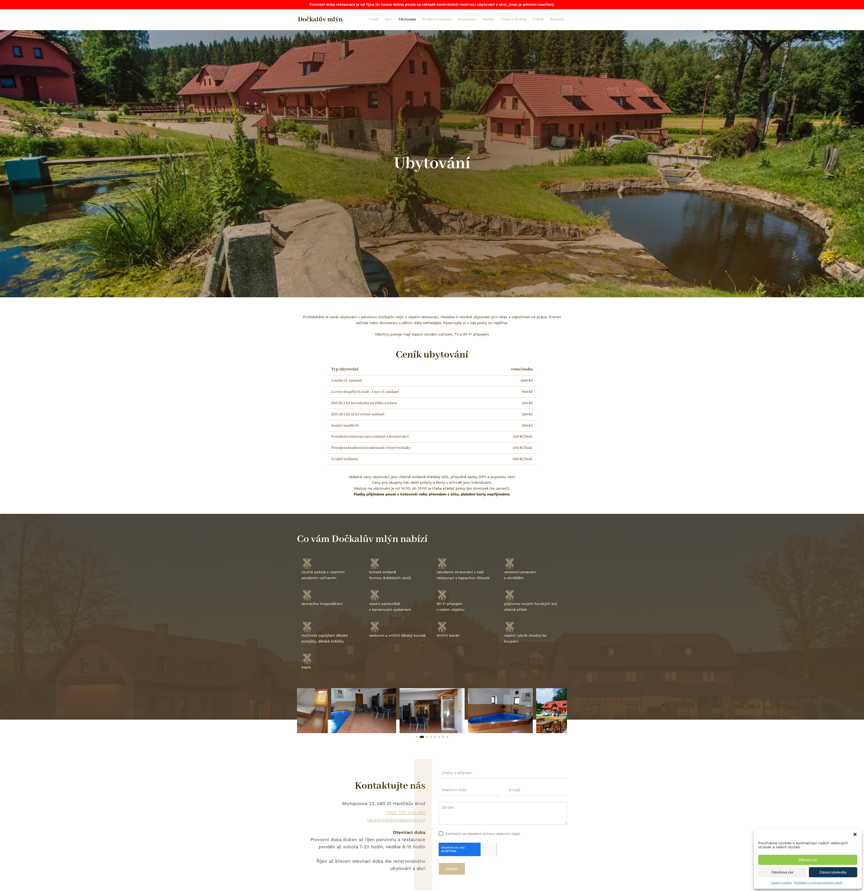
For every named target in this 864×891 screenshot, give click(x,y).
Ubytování (407, 19)
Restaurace (467, 19)
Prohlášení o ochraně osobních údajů (818, 882)
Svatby (489, 19)
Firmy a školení (513, 19)
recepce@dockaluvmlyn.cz (396, 819)
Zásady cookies (781, 882)
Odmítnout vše (782, 872)
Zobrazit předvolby (833, 872)
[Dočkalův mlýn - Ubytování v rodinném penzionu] (363, 732)
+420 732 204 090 (405, 812)
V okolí (538, 19)
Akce (388, 19)
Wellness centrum (437, 19)
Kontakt (557, 19)
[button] (855, 834)
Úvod (373, 19)
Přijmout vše (808, 860)
